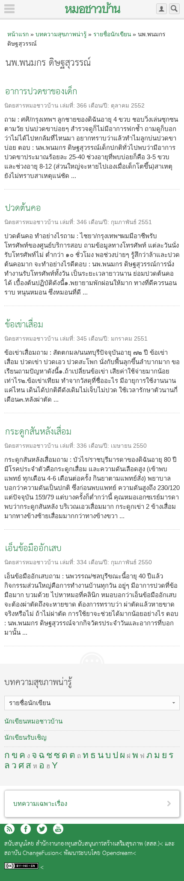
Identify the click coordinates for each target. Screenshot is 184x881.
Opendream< (119, 853)
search (174, 8)
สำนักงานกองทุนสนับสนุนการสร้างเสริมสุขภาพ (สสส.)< (99, 844)
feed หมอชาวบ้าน (9, 829)
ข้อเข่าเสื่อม (24, 325)
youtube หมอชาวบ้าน (58, 829)
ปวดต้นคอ (23, 208)
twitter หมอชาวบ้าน (42, 829)
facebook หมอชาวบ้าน (26, 829)
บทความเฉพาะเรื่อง (40, 803)
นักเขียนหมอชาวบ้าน (33, 721)
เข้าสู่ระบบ (161, 8)
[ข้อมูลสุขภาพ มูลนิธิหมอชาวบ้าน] (92, 7)
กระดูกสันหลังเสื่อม (38, 432)
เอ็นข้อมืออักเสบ (33, 548)
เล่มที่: (68, 105)
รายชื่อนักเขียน (112, 34)
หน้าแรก (18, 34)
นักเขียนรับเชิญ (25, 737)
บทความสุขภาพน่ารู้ (61, 34)
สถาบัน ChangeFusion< (33, 853)
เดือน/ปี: (100, 105)
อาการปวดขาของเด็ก (41, 92)
